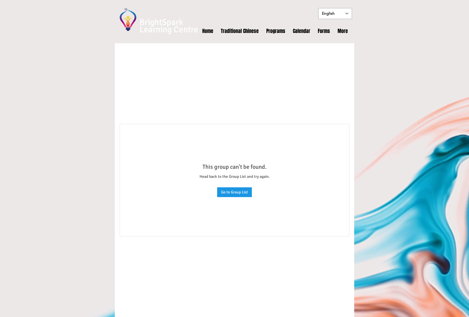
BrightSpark (161, 22)
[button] (324, 31)
